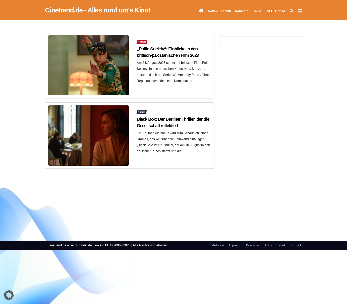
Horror (280, 11)
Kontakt (280, 245)
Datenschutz (253, 245)
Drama (256, 11)
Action (213, 11)
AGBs (268, 245)
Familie (226, 11)
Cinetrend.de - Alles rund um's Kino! (97, 10)
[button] (291, 11)
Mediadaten (218, 245)
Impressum (235, 245)
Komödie (241, 11)
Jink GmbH (295, 245)
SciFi (268, 11)
